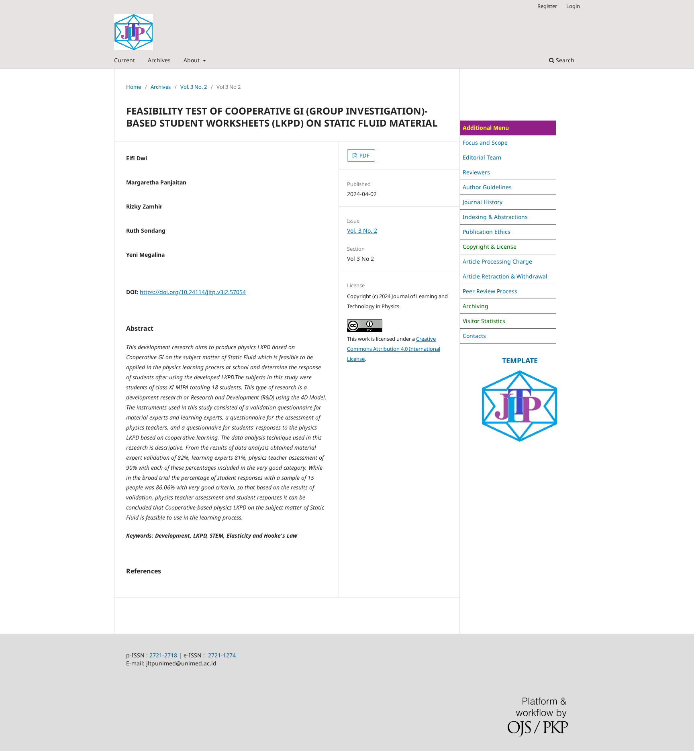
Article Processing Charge (497, 261)
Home (133, 86)
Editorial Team (482, 157)
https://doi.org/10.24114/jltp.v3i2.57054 (193, 292)
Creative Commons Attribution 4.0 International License (393, 348)
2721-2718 (163, 655)
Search (564, 60)
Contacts (474, 336)
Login (573, 6)
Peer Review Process (490, 291)
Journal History (482, 202)
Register (547, 6)
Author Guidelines (487, 187)
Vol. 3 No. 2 (193, 86)
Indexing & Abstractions (495, 217)
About (192, 60)
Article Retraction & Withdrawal (505, 276)
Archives (159, 60)
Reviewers (476, 172)
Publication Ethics (486, 231)
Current (124, 60)
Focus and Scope (485, 142)
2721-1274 (222, 655)
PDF (363, 155)
